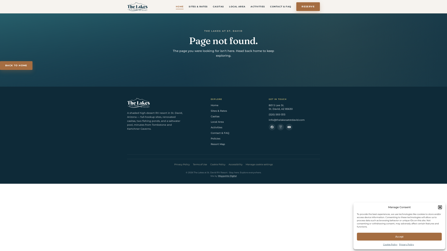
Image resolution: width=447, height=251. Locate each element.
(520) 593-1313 (277, 114)
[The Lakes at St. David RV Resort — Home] (137, 6)
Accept (399, 236)
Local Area (237, 6)
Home (180, 6)
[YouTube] (289, 127)
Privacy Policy (406, 244)
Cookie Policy (390, 244)
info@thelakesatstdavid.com (287, 120)
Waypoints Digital (227, 176)
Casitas (218, 6)
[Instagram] (280, 127)
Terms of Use (200, 164)
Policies (215, 138)
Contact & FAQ (280, 6)
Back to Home (16, 65)
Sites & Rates (198, 6)
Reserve (308, 6)
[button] (440, 207)
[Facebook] (272, 127)
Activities (258, 6)
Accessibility (236, 164)
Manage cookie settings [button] (259, 164)
